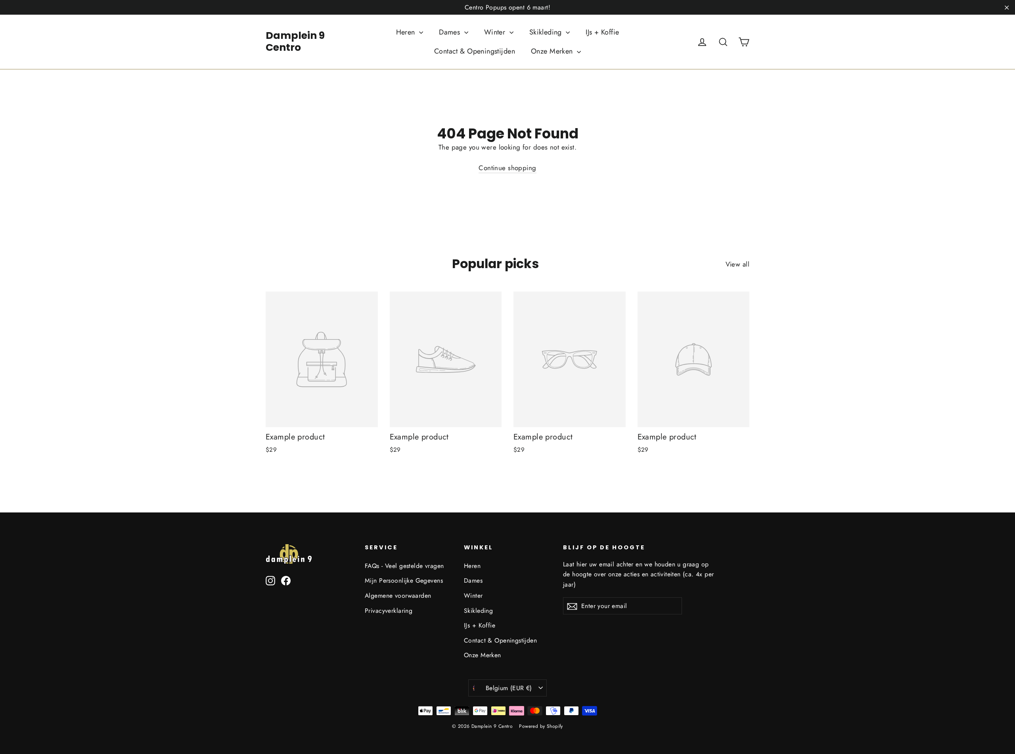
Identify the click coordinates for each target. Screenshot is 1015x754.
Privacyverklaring (388, 610)
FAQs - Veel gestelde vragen (404, 565)
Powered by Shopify (541, 726)
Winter (496, 32)
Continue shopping (507, 168)
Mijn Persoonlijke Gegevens (404, 580)
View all (737, 264)
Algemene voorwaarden (398, 595)
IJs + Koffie (602, 32)
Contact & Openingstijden (474, 51)
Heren (406, 32)
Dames (450, 32)
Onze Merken (553, 51)
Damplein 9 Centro (295, 41)
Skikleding (546, 32)
